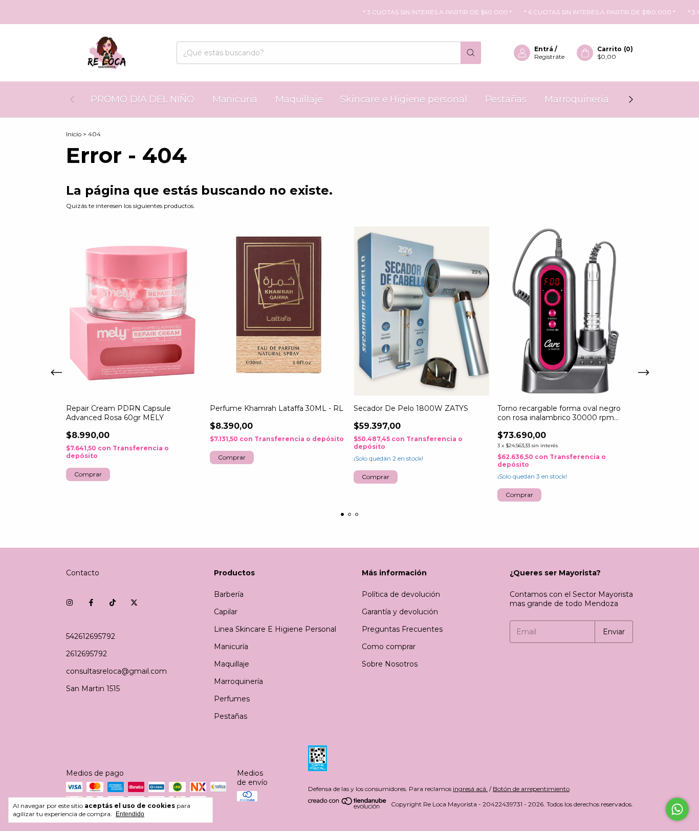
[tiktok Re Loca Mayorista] (112, 602)
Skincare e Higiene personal (403, 99)
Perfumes (232, 698)
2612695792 (86, 653)
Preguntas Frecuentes (402, 629)
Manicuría (231, 646)
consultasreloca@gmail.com (116, 671)
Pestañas (506, 99)
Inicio (73, 134)
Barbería (229, 594)
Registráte (549, 56)
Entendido (130, 814)
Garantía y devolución (400, 611)
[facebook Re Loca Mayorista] (91, 602)
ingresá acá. (470, 789)
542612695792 (90, 636)
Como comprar (389, 646)
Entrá (543, 49)
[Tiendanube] (347, 807)
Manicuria (234, 99)
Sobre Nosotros (390, 664)
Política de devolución (401, 594)
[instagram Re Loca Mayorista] (69, 602)
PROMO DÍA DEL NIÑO (142, 99)
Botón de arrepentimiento (531, 789)
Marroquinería (576, 99)
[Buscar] (471, 52)
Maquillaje (298, 99)
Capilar (225, 611)
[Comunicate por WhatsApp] (677, 809)
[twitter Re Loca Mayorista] (134, 602)
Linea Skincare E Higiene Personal (275, 629)
